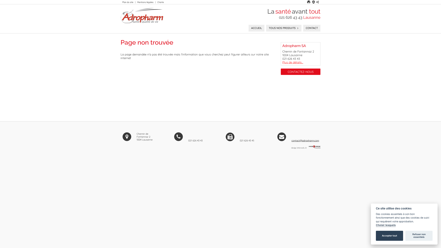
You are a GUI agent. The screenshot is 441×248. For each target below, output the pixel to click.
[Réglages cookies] (313, 2)
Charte (160, 2)
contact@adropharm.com (305, 140)
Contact (312, 28)
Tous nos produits (282, 28)
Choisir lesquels (386, 225)
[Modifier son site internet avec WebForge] (314, 147)
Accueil (256, 28)
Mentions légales (145, 2)
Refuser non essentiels (419, 235)
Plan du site (127, 2)
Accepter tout (389, 235)
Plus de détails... (292, 62)
